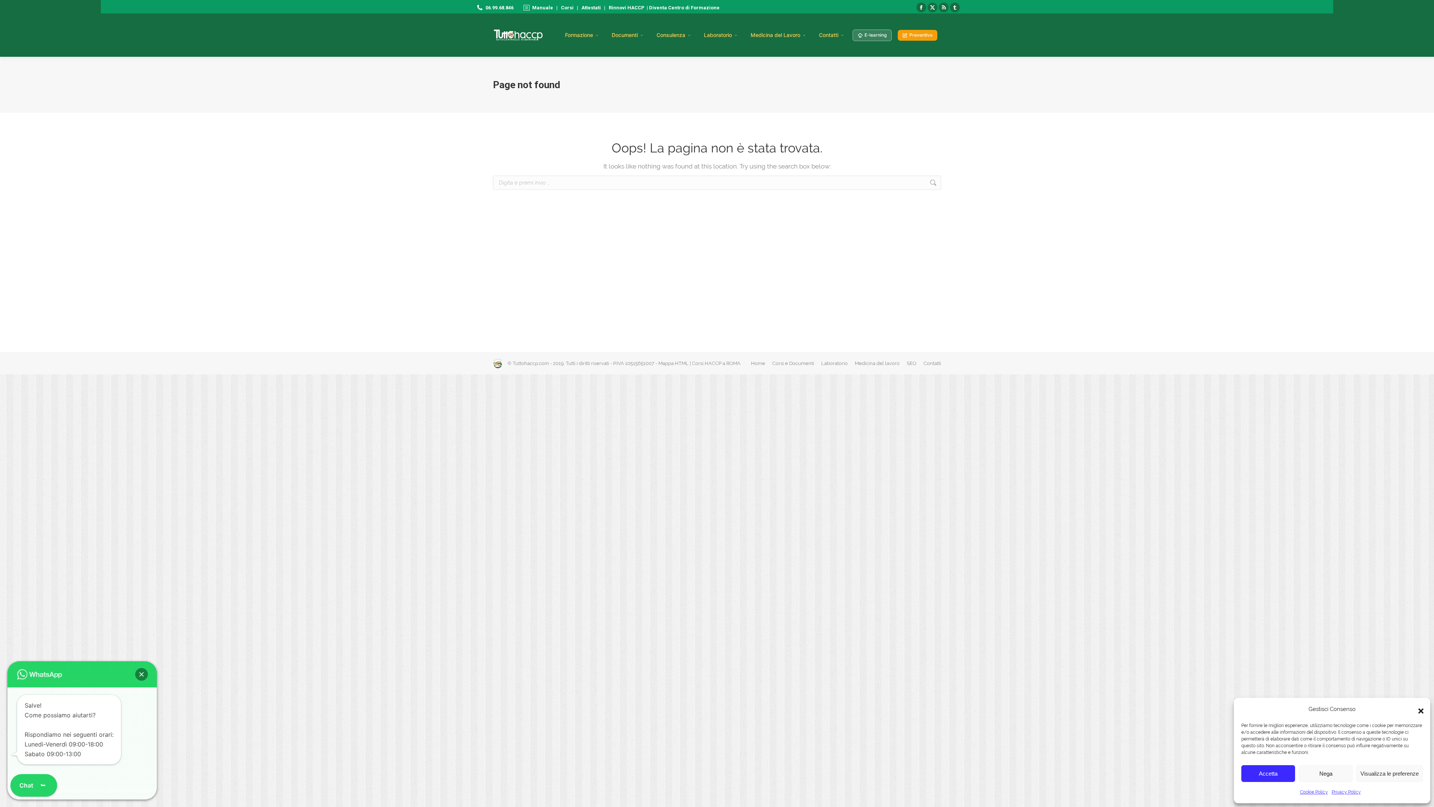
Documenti (625, 35)
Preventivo (920, 35)
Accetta (1268, 773)
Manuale (542, 7)
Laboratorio (718, 35)
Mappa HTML (673, 363)
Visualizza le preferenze (1389, 773)
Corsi (567, 7)
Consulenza (671, 35)
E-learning (876, 35)
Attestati (591, 7)
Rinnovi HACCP (627, 7)
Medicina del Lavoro (775, 35)
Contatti (828, 35)
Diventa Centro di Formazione (684, 7)
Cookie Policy (1314, 792)
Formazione (579, 35)
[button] (1419, 709)
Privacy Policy (1346, 792)
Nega (1325, 773)
